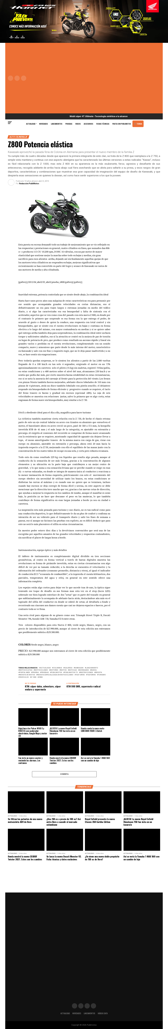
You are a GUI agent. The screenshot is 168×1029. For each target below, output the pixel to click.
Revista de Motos (27, 675)
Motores (54, 670)
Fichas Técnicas (102, 123)
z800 (41, 677)
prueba (35, 672)
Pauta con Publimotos (121, 123)
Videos (78, 123)
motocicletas (25, 670)
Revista (98, 672)
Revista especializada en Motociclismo (55, 675)
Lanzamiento (92, 668)
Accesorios (88, 123)
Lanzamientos (56, 123)
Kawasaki (79, 668)
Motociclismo (41, 670)
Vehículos (24, 677)
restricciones (86, 672)
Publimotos (56, 672)
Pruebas (68, 123)
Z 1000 (33, 677)
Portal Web (24, 672)
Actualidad (30, 123)
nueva (94, 670)
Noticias (73, 670)
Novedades (43, 123)
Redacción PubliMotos (29, 183)
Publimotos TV (71, 672)
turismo (102, 675)
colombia (57, 668)
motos (64, 670)
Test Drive (80, 675)
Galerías (68, 668)
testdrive (91, 675)
